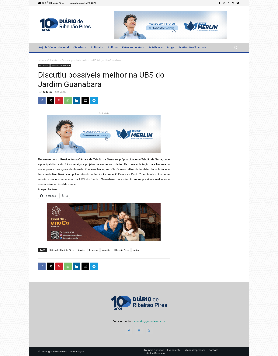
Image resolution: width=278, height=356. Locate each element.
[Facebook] (219, 3)
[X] (228, 3)
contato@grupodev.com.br (149, 321)
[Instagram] (224, 3)
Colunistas (52, 60)
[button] (235, 47)
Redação (47, 91)
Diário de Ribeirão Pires (62, 250)
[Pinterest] (59, 100)
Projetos (93, 250)
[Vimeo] (233, 3)
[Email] (85, 100)
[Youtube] (237, 3)
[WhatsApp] (68, 100)
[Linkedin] (76, 100)
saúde (136, 250)
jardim (81, 250)
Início (41, 60)
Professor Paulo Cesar (61, 65)
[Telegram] (94, 100)
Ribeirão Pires (121, 250)
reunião (106, 250)
